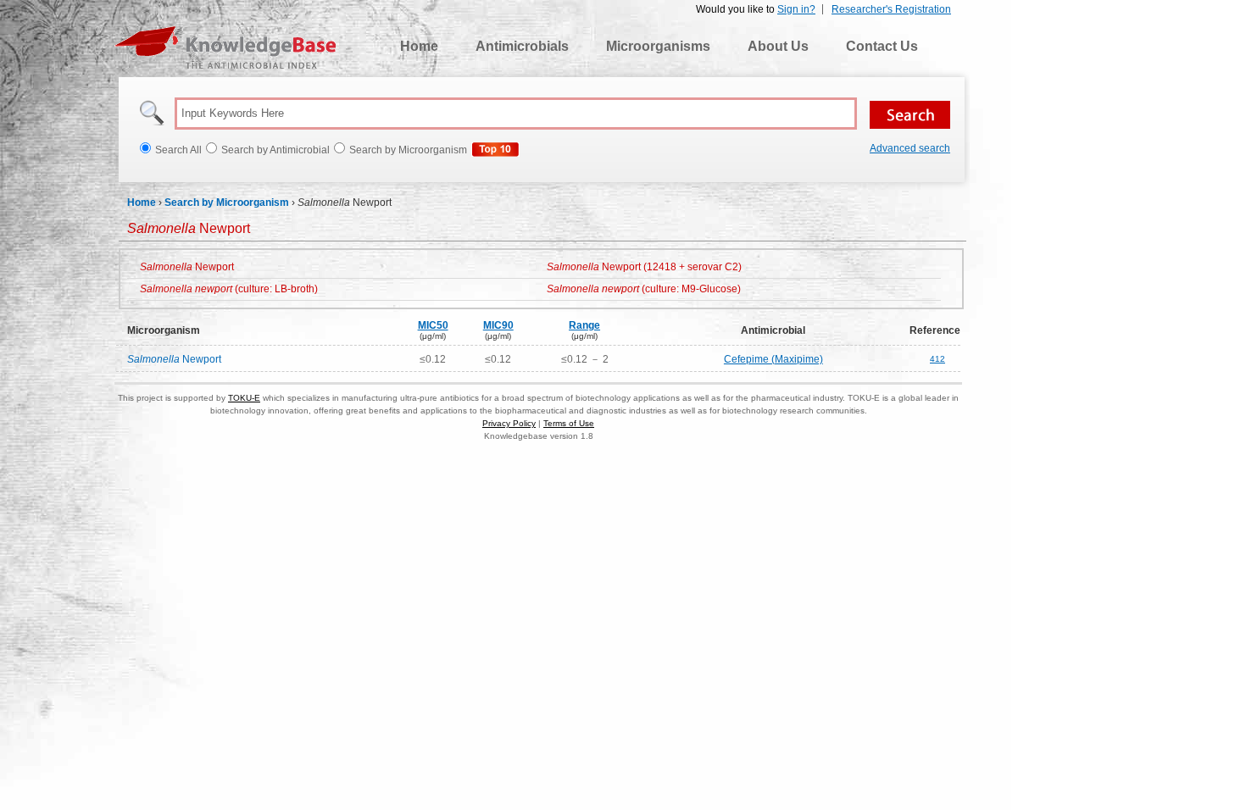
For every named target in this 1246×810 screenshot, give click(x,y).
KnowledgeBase (225, 47)
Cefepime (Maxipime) (773, 359)
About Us (778, 46)
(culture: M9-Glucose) (644, 289)
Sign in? (796, 9)
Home (419, 46)
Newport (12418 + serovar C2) (644, 267)
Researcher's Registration (891, 9)
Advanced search (910, 148)
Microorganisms (658, 46)
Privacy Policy (509, 423)
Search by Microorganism (226, 202)
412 (937, 358)
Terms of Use (568, 423)
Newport (187, 267)
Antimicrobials (522, 46)
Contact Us (882, 46)
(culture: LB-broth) (229, 289)
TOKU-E (244, 397)
